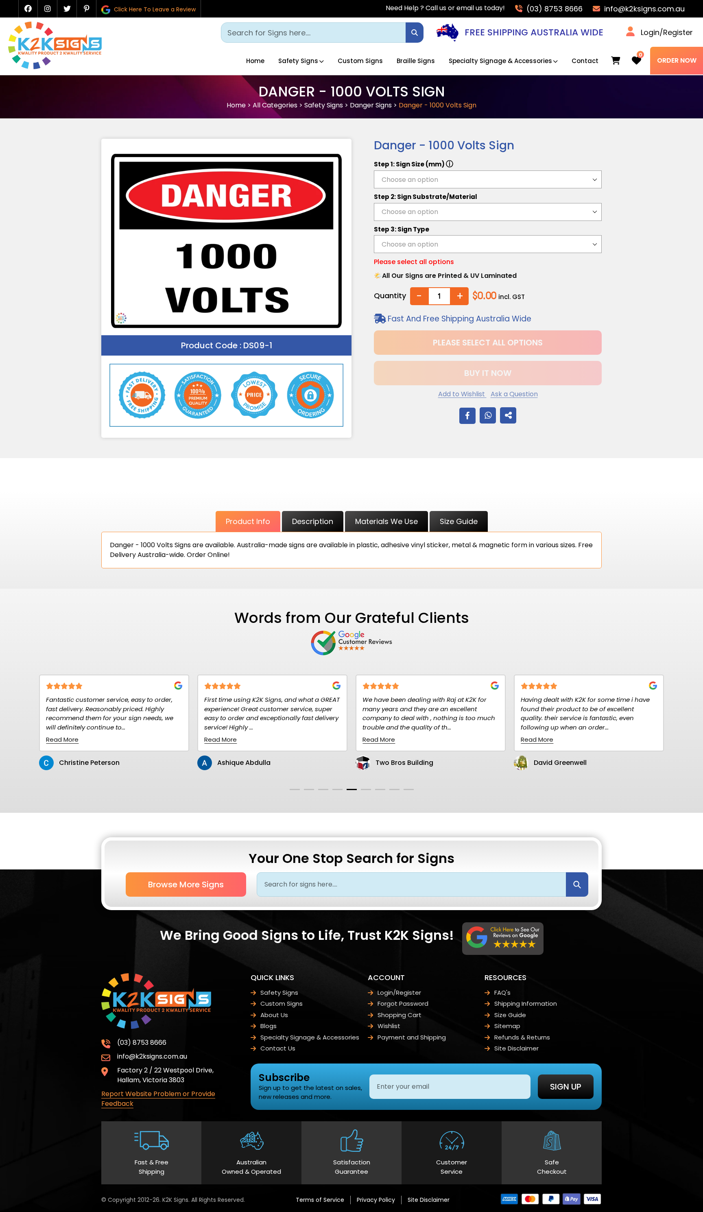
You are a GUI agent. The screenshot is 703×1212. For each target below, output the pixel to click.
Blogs (268, 1026)
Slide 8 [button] (394, 789)
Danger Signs (371, 105)
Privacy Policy (376, 1200)
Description (312, 521)
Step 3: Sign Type (401, 229)
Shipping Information (525, 1003)
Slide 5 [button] (352, 789)
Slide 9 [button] (409, 789)
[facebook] (28, 9)
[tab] (295, 789)
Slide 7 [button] (380, 789)
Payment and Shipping (412, 1037)
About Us (274, 1015)
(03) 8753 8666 (553, 9)
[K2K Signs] (55, 67)
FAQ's (502, 992)
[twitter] (67, 9)
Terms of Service (320, 1200)
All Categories (275, 105)
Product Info (248, 521)
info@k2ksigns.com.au (643, 9)
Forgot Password (403, 1003)
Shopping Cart (399, 1015)
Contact (585, 61)
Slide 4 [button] (337, 789)
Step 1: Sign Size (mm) (413, 164)
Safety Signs (298, 61)
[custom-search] (415, 32)
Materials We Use (386, 521)
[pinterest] (87, 9)
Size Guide (459, 521)
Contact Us (277, 1048)
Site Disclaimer (516, 1048)
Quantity (390, 295)
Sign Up (565, 1086)
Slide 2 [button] (309, 789)
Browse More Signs (186, 884)
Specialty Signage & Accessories (500, 61)
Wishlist (389, 1026)
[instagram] (47, 9)
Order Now (676, 60)
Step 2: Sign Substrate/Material (425, 196)
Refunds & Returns (522, 1037)
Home (255, 61)
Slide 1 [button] (295, 789)
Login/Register (667, 32)
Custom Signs (360, 61)
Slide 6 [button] (366, 789)
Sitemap (507, 1026)
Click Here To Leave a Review (154, 9)
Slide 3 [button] (323, 789)
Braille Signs (416, 61)
